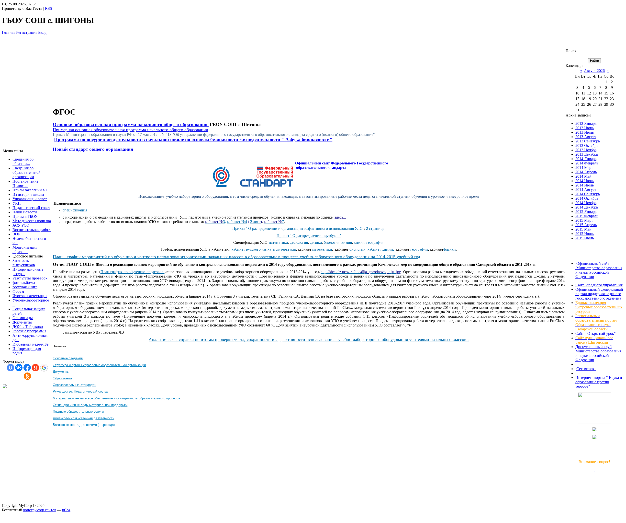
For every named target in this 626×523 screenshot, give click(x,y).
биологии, (358, 249)
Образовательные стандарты (74, 385)
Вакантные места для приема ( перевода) (84, 425)
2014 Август (585, 189)
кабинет (374, 249)
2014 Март (584, 167)
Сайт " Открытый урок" (595, 333)
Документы (61, 371)
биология (331, 242)
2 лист (255, 222)
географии (419, 249)
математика (278, 242)
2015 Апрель (586, 225)
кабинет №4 (237, 222)
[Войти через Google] (44, 368)
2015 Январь (585, 211)
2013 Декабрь (586, 154)
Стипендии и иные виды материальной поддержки (90, 405)
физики (449, 249)
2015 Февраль (586, 216)
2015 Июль (584, 238)
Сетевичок (586, 369)
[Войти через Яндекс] (35, 367)
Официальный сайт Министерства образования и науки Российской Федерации (598, 270)
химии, (388, 249)
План (106, 272)
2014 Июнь (584, 181)
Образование (62, 378)
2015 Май (583, 229)
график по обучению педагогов (137, 272)
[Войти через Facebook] (27, 367)
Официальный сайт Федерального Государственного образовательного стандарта (341, 165)
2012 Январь (585, 123)
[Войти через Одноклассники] (27, 376)
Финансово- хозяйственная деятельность (83, 418)
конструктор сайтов (39, 510)
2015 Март (584, 220)
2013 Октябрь (586, 145)
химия (346, 242)
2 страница (374, 228)
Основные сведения (68, 358)
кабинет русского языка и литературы (264, 249)
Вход (42, 32)
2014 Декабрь (586, 207)
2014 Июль (584, 185)
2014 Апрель (586, 172)
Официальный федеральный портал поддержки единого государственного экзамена (599, 293)
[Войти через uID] (10, 367)
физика (316, 242)
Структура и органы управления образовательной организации (99, 365)
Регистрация (26, 32)
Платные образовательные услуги (78, 411)
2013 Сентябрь (587, 141)
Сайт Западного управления (599, 285)
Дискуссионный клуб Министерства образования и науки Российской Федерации (598, 353)
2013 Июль (584, 132)
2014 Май (583, 176)
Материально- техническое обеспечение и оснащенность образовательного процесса (116, 398)
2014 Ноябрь (585, 203)
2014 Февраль (586, 163)
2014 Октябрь (586, 198)
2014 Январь (585, 159)
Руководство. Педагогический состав (80, 391)
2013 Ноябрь (585, 150)
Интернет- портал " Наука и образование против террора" (598, 381)
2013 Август (585, 137)
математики (322, 249)
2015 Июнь (584, 234)
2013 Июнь (584, 128)
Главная (8, 32)
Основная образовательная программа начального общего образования (131, 124)
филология (299, 242)
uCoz (66, 510)
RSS (48, 8)
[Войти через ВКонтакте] (18, 367)
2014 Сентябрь (587, 194)
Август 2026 (594, 71)
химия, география (368, 242)
